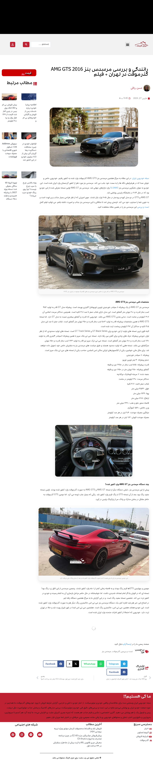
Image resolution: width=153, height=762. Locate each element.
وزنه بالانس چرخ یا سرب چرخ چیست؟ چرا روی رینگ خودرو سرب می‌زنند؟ (29, 189)
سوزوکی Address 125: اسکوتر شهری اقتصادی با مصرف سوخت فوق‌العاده (9, 150)
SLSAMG (114, 188)
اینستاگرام (127, 644)
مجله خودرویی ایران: (140, 178)
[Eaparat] (13, 734)
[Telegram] (30, 734)
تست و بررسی (143, 207)
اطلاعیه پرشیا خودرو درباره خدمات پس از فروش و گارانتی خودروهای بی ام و (29, 113)
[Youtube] (39, 734)
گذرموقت (116, 651)
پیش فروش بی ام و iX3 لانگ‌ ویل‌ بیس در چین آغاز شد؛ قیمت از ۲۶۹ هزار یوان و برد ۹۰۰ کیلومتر (9, 113)
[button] (127, 44)
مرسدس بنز (106, 651)
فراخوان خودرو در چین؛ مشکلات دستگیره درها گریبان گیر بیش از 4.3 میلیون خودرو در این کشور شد (28, 152)
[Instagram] (22, 734)
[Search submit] (26, 44)
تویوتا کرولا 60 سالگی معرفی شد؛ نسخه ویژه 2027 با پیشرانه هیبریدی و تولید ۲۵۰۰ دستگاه (10, 191)
